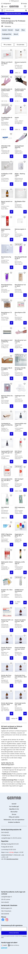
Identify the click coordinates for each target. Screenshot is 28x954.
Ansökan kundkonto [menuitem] (14, 822)
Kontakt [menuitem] (14, 804)
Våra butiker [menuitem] (14, 812)
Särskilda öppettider (12, 859)
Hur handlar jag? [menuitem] (14, 806)
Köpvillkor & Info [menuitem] (14, 809)
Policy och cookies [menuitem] (14, 817)
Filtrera (8, 45)
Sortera (21, 45)
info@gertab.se (7, 3)
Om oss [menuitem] (14, 814)
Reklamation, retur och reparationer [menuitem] (14, 820)
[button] (2, 10)
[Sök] (26, 10)
